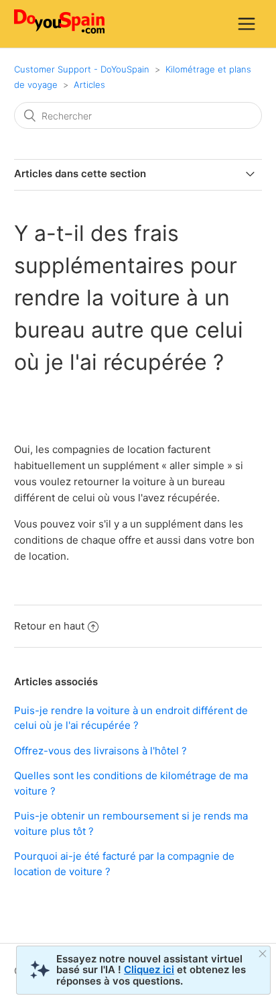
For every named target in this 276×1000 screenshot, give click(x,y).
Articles (89, 84)
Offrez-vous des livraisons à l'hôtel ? (100, 750)
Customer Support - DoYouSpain (81, 69)
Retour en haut (49, 625)
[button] (246, 23)
